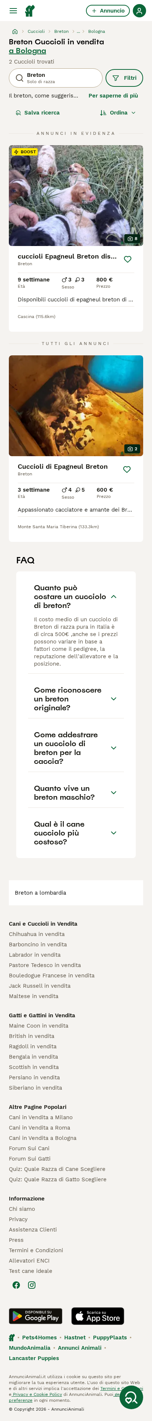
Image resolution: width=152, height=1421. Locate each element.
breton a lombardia (40, 892)
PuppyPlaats (110, 1337)
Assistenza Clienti (33, 1229)
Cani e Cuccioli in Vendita (43, 923)
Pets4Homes (39, 1337)
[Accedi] (139, 10)
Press (16, 1240)
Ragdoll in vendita (32, 1046)
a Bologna (27, 50)
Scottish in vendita (34, 1067)
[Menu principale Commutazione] (13, 10)
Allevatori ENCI (29, 1260)
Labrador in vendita (35, 955)
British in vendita (31, 1036)
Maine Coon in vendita (38, 1025)
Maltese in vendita (33, 996)
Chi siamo (22, 1209)
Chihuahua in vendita (37, 934)
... (78, 31)
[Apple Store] (97, 1316)
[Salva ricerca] (131, 1397)
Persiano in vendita (34, 1077)
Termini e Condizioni (36, 1250)
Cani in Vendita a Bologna (42, 1138)
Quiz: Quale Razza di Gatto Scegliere (58, 1179)
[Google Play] (35, 1316)
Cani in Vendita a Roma (39, 1127)
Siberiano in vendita (35, 1087)
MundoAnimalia (30, 1348)
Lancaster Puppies (34, 1358)
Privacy (18, 1219)
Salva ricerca (42, 112)
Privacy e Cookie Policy (36, 1394)
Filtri (130, 78)
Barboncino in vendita (38, 944)
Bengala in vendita (33, 1056)
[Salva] (127, 259)
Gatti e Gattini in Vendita (42, 1015)
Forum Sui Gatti (30, 1158)
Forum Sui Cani (29, 1148)
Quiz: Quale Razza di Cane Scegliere (57, 1169)
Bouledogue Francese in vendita (51, 975)
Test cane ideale (30, 1271)
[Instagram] (31, 1285)
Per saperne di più (113, 95)
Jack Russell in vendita (39, 986)
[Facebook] (16, 1285)
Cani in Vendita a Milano (41, 1117)
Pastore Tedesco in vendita (45, 965)
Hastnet (75, 1337)
